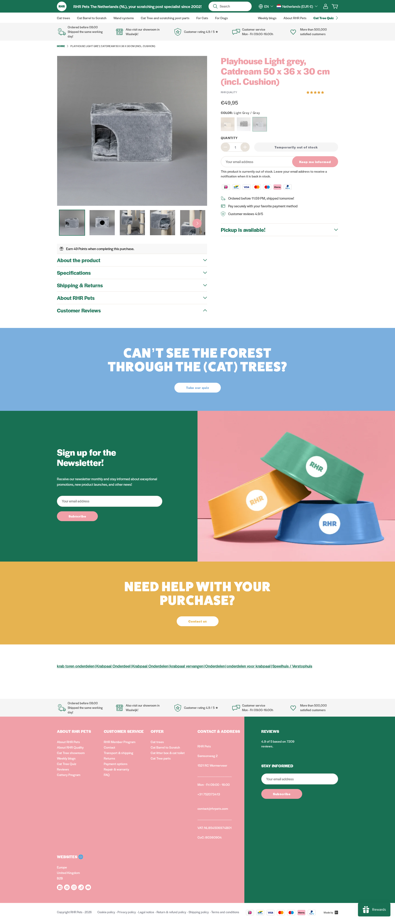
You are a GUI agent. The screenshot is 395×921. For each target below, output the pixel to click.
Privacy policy (126, 912)
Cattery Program (68, 774)
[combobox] (268, 6)
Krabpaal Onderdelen (150, 666)
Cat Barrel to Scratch (165, 747)
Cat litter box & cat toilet (168, 752)
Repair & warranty (116, 769)
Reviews (63, 769)
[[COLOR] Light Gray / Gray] (260, 124)
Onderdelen (215, 666)
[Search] (215, 6)
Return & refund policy (171, 912)
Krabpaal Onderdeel (113, 666)
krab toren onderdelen (75, 666)
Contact (109, 747)
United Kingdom (68, 872)
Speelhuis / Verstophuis (292, 666)
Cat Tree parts (161, 758)
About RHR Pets (68, 741)
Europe (62, 867)
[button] (316, 92)
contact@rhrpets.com (213, 808)
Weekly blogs (66, 758)
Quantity (229, 138)
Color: (240, 113)
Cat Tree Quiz (66, 763)
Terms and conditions (225, 912)
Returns (109, 758)
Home (61, 46)
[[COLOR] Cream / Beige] (228, 124)
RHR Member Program (119, 741)
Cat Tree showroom (71, 752)
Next (197, 223)
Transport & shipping (118, 752)
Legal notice (146, 912)
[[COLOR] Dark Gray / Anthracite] (244, 124)
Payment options (116, 763)
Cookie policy (106, 912)
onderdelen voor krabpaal (248, 666)
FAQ (107, 774)
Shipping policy (199, 912)
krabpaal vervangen (186, 666)
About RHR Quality (70, 747)
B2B (60, 878)
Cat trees (157, 741)
